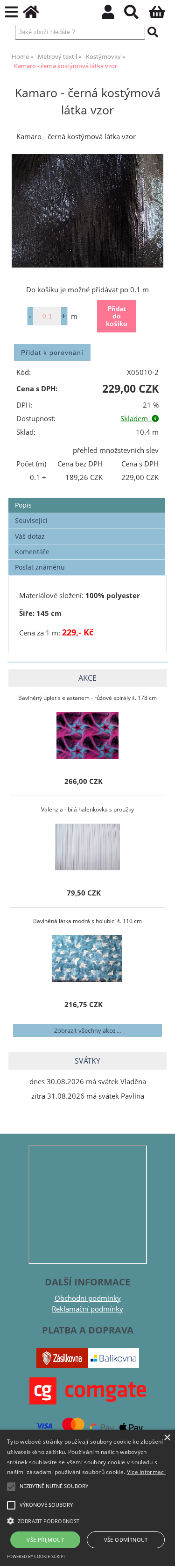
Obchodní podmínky (88, 1298)
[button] (87, 1520)
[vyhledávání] (136, 15)
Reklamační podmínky (87, 1309)
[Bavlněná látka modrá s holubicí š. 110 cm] (87, 958)
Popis (23, 505)
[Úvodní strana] (36, 15)
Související (31, 520)
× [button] (166, 1437)
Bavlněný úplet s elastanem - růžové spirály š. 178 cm (87, 698)
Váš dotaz (30, 536)
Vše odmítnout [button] (126, 1539)
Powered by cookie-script (36, 1556)
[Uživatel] (113, 15)
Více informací (146, 1472)
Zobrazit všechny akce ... (87, 1030)
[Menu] (11, 12)
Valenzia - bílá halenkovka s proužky (87, 809)
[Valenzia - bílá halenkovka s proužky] (87, 847)
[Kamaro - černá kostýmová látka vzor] (87, 211)
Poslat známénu (40, 567)
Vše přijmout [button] (45, 1539)
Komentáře (32, 551)
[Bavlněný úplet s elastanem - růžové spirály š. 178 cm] (87, 735)
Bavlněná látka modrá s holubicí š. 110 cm (87, 921)
